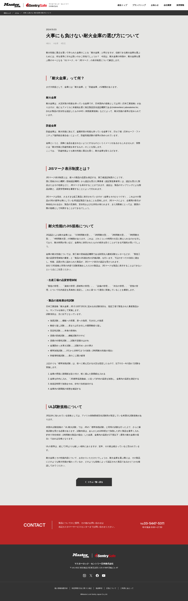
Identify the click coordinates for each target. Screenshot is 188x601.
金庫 (56, 43)
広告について (111, 588)
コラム (17, 13)
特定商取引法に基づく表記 (82, 588)
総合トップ (122, 5)
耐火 (49, 43)
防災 (64, 43)
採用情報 (180, 5)
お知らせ (155, 5)
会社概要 (167, 5)
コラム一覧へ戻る (95, 482)
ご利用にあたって (127, 588)
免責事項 (99, 588)
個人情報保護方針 (61, 588)
